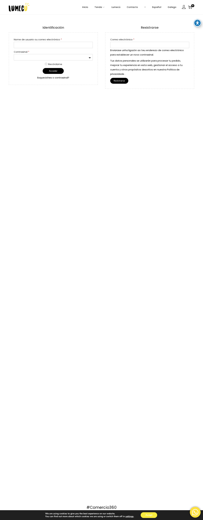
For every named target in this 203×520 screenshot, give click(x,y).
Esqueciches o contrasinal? (53, 77)
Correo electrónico (123, 39)
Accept (148, 515)
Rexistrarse (119, 80)
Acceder (53, 70)
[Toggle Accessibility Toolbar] (197, 23)
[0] (190, 7)
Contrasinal (22, 51)
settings (129, 516)
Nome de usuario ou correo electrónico (39, 39)
